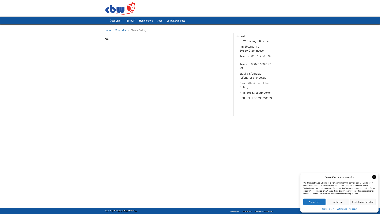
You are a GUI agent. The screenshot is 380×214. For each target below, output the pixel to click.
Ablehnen (337, 201)
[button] (374, 177)
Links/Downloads (176, 20)
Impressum (353, 208)
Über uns (115, 20)
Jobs (159, 20)
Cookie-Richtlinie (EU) (264, 211)
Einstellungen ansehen (363, 201)
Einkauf (130, 20)
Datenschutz (342, 208)
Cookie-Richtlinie (328, 208)
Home (108, 30)
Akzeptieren (314, 201)
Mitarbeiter (121, 30)
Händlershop (146, 20)
